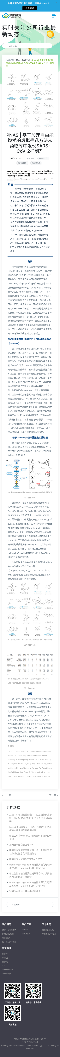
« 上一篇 (6, 795)
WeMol (25, 929)
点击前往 (29, 8)
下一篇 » (53, 795)
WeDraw (26, 933)
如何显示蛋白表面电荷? (21, 844)
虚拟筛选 (36, 163)
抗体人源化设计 (9, 929)
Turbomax (6, 973)
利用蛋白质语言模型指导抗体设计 (26, 891)
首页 (18, 60)
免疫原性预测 (8, 933)
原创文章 (26, 60)
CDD (4, 965)
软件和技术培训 (49, 933)
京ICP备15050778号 (30, 1042)
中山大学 (44, 158)
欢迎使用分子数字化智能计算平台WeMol (28, 3)
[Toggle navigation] (54, 15)
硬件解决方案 (48, 929)
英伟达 (5, 953)
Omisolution (7, 969)
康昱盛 (5, 957)
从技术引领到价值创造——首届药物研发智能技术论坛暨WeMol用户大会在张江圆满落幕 (30, 818)
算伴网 (5, 961)
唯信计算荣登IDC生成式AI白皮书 (25, 859)
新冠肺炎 (23, 163)
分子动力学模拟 (9, 942)
